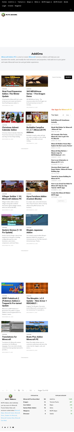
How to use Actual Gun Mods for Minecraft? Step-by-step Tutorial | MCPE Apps (61, 186)
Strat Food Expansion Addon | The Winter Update (12, 93)
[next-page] (34, 390)
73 (23, 390)
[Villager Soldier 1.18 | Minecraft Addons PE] (12, 186)
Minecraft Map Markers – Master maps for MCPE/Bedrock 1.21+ (59, 153)
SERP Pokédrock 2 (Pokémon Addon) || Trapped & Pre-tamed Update (12, 302)
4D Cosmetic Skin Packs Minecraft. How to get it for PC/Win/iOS (60, 136)
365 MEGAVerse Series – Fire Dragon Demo (35, 93)
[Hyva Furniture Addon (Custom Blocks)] (37, 186)
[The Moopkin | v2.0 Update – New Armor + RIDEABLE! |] (37, 288)
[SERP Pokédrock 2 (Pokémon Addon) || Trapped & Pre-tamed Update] (12, 288)
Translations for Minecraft (9, 338)
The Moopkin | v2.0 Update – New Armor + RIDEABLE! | (36, 300)
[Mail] (5, 427)
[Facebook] (2, 427)
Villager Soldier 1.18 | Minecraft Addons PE (12, 197)
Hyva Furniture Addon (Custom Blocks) (36, 197)
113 (31, 390)
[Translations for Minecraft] (12, 326)
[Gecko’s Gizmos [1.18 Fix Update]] (12, 219)
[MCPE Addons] (9, 15)
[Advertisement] (42, 14)
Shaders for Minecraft (11, 415)
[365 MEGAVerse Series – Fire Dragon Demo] (37, 81)
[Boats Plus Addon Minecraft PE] (37, 326)
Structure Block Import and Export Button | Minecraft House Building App (61, 169)
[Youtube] (13, 427)
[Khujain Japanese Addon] (37, 219)
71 (15, 390)
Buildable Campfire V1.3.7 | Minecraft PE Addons (36, 129)
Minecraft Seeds (9, 413)
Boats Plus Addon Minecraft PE (34, 338)
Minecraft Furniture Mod (7, 418)
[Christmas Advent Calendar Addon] (12, 117)
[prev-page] (3, 390)
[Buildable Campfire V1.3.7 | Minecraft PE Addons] (37, 117)
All (63, 115)
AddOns (4, 88)
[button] (71, 10)
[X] (10, 427)
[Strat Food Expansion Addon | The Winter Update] (12, 81)
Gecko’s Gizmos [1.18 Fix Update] (12, 231)
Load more (61, 201)
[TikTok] (7, 427)
